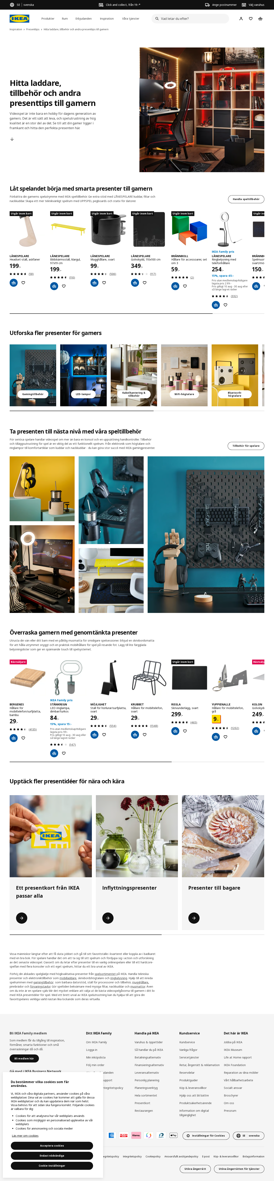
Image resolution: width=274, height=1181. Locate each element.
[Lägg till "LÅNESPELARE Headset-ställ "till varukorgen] (14, 283)
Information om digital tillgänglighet (194, 1113)
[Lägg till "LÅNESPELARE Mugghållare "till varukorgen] (94, 283)
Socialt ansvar (233, 1088)
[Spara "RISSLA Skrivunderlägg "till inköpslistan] (185, 731)
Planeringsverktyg (146, 1088)
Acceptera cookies (52, 1145)
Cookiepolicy (153, 1156)
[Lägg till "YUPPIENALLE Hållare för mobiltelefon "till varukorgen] (216, 737)
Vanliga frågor (188, 1050)
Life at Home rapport (238, 1057)
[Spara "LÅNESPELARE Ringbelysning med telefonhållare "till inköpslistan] (225, 305)
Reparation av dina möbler (241, 1072)
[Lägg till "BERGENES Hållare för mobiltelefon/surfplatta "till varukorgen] (14, 738)
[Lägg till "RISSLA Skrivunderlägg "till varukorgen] (175, 731)
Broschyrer (231, 1095)
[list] (137, 260)
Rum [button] (65, 18)
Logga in (91, 1050)
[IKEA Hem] (19, 19)
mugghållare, (140, 982)
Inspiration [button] (107, 18)
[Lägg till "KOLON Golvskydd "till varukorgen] (256, 731)
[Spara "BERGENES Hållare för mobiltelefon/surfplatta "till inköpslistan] (23, 738)
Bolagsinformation (253, 1156)
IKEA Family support (99, 1080)
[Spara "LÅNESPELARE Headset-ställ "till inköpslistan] (23, 283)
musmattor (137, 986)
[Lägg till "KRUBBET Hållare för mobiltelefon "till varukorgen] (135, 735)
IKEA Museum (233, 1050)
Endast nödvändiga (52, 1155)
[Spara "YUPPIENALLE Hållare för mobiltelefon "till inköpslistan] (225, 737)
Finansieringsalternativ (149, 1065)
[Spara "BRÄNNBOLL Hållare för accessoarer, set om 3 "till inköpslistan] (185, 286)
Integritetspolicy (132, 1156)
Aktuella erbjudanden (100, 1072)
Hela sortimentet (146, 1095)
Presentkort (142, 1103)
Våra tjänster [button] (130, 18)
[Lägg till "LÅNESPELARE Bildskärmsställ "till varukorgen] (54, 286)
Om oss (229, 1103)
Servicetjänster (189, 1057)
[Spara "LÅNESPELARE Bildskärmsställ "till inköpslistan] (64, 286)
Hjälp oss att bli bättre (194, 1095)
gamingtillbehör (43, 982)
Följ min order (95, 1065)
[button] (42, 488)
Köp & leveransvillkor (193, 1088)
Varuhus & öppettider (149, 1042)
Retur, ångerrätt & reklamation (199, 1065)
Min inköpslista (96, 1057)
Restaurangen (144, 1111)
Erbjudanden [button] (83, 18)
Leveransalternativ (147, 1072)
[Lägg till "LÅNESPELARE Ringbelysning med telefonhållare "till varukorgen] (216, 305)
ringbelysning (118, 978)
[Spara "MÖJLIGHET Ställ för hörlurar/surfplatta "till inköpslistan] (104, 735)
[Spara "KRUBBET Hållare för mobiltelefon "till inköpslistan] (145, 735)
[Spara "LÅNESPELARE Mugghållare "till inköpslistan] (104, 283)
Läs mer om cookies (25, 1136)
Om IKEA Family (96, 1042)
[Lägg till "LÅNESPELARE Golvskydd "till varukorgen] (135, 283)
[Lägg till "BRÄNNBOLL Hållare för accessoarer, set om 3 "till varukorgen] (175, 286)
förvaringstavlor (40, 986)
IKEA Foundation (235, 1065)
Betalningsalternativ (148, 1057)
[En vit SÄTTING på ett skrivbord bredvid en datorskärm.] (134, 375)
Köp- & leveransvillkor (226, 1156)
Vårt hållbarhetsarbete (238, 1080)
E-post (206, 1156)
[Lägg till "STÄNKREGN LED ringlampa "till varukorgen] (54, 753)
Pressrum (230, 1111)
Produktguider (188, 1080)
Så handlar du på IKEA (149, 1050)
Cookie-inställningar (52, 1165)
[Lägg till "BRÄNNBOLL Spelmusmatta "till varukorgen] (256, 286)
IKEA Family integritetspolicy (104, 1088)
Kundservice (187, 1042)
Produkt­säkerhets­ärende (195, 1103)
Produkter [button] (47, 18)
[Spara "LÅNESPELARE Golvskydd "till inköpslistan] (145, 283)
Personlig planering (147, 1080)
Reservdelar (187, 1072)
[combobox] (189, 18)
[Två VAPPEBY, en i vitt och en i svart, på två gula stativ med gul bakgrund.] (235, 375)
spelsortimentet (105, 974)
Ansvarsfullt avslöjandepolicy (181, 1156)
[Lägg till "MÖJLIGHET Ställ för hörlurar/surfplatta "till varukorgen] (94, 735)
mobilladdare (68, 978)
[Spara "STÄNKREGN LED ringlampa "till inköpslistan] (64, 753)
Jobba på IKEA (233, 1042)
